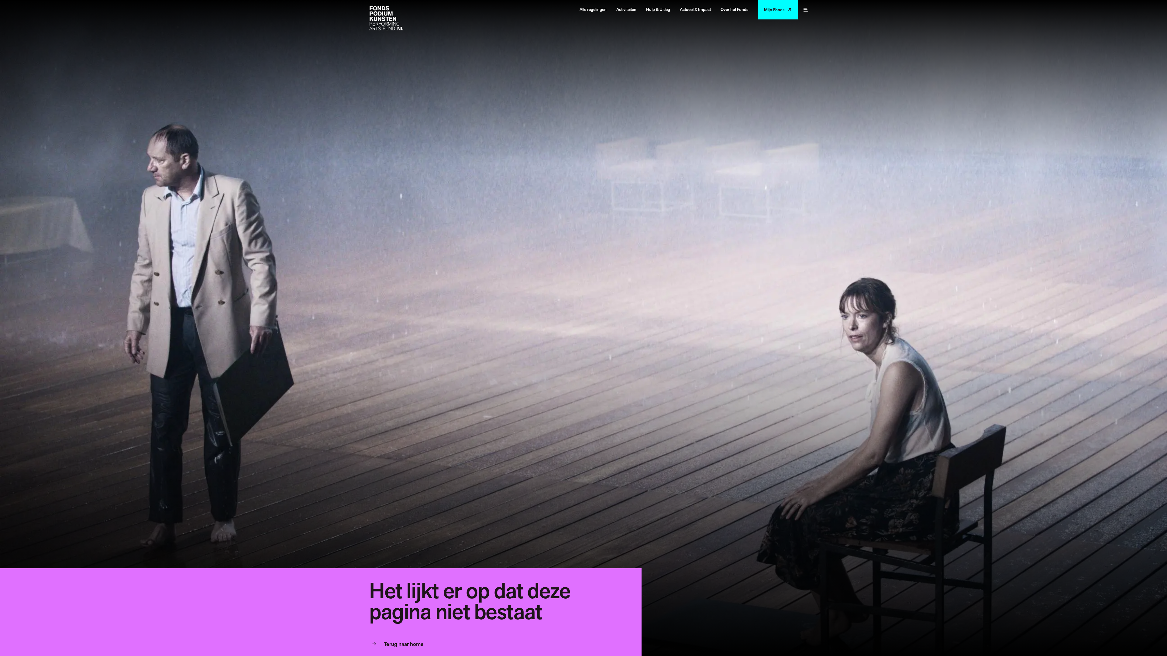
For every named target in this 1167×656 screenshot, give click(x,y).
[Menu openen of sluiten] (806, 9)
